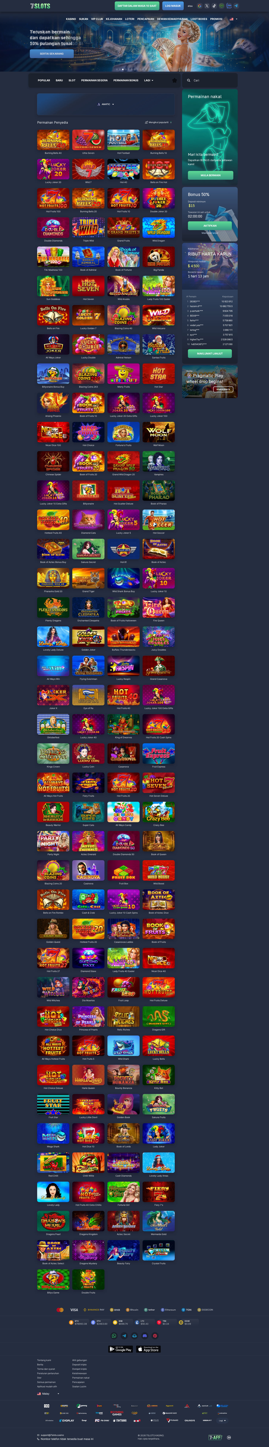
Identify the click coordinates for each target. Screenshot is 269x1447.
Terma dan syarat (46, 1369)
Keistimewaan (79, 1373)
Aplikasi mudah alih (47, 1386)
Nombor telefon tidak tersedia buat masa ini (67, 1438)
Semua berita (223, 389)
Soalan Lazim (79, 1386)
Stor (39, 1377)
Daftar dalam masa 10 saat (137, 5)
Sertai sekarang (52, 53)
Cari (196, 80)
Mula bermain (211, 175)
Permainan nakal (80, 1377)
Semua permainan (46, 1382)
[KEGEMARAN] (174, 80)
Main (53, 148)
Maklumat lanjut (210, 233)
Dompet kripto (79, 1369)
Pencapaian (78, 1382)
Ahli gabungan (79, 1360)
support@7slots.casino (52, 1435)
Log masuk (173, 5)
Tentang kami (44, 1360)
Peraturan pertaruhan (48, 1373)
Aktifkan (209, 225)
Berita (40, 1364)
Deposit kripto (79, 1364)
